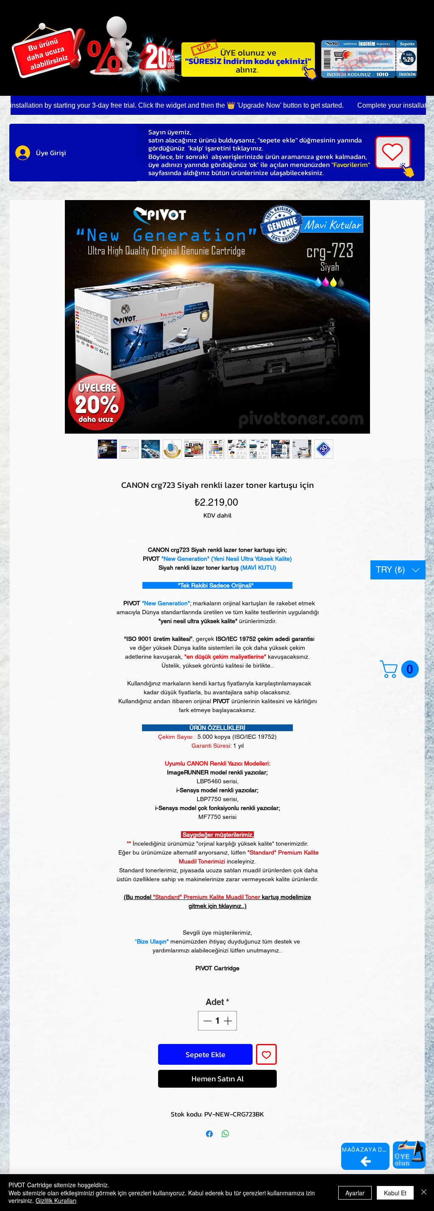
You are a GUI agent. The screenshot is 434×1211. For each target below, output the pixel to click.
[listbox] (398, 569)
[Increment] (228, 1020)
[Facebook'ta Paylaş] (209, 1134)
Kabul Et (395, 1193)
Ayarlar (354, 1193)
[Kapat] (424, 1192)
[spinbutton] (217, 1020)
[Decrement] (206, 1020)
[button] (398, 569)
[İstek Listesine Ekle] (266, 1054)
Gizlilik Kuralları (56, 1200)
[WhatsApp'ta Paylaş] (225, 1134)
